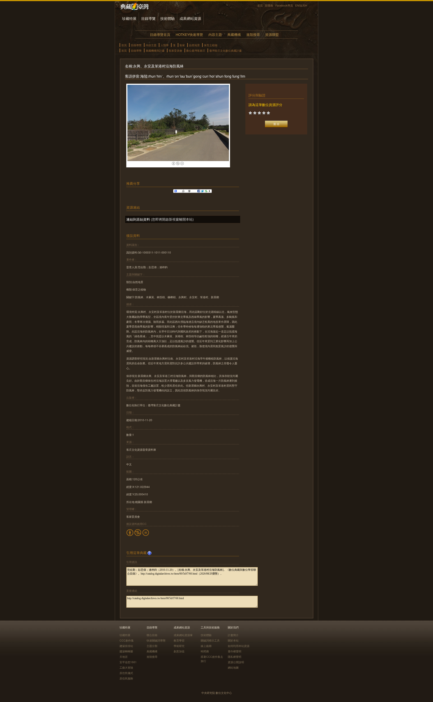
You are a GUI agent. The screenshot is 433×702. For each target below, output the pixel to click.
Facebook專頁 (284, 5)
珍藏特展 (129, 18)
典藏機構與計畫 (155, 50)
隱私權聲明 (234, 656)
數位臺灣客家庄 (195, 50)
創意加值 (179, 651)
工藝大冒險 (126, 667)
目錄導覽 (148, 18)
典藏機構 (234, 34)
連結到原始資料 (138, 219)
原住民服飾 (126, 678)
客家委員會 (175, 50)
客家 (182, 45)
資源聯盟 (272, 34)
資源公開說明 (236, 662)
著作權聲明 (234, 651)
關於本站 (233, 640)
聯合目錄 (152, 635)
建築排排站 (126, 646)
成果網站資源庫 (183, 635)
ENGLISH (301, 5)
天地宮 (124, 656)
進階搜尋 (253, 34)
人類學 (165, 45)
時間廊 (205, 651)
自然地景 (194, 45)
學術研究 (179, 646)
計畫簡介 (233, 635)
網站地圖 (233, 667)
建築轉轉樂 (126, 651)
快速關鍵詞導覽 (156, 640)
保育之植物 (210, 45)
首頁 (260, 5)
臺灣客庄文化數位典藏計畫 (225, 50)
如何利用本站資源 (238, 646)
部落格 (269, 5)
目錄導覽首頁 (160, 34)
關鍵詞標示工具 (210, 640)
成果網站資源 (190, 18)
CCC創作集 (127, 640)
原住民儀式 (126, 673)
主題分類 (152, 646)
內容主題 (215, 34)
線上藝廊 (206, 646)
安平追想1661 (128, 662)
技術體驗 (167, 18)
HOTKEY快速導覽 (189, 34)
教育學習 (179, 640)
